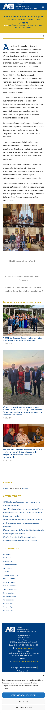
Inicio (6, 25)
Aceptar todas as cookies (23, 695)
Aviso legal (14, 667)
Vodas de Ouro (8, 603)
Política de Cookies (23, 671)
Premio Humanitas (9, 586)
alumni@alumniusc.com (26, 648)
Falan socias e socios (10, 575)
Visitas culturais (8, 600)
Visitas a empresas (9, 596)
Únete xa (25, 488)
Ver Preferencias (23, 708)
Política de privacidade (28, 667)
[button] (43, 675)
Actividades (15, 261)
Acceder (6, 488)
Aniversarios (7, 561)
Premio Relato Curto (10, 589)
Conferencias (32, 261)
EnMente (6, 572)
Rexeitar (23, 701)
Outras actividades (9, 582)
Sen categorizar (8, 593)
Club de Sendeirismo (10, 565)
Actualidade (23, 261)
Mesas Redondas (9, 579)
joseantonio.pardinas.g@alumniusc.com (26, 661)
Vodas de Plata (8, 607)
